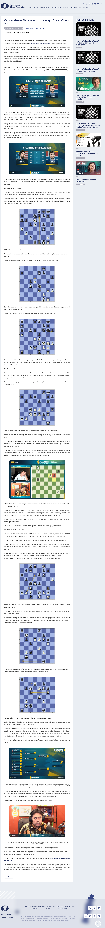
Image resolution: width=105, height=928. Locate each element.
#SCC (27, 32)
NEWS (30, 7)
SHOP (79, 7)
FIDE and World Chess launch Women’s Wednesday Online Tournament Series (88, 125)
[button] (37, 28)
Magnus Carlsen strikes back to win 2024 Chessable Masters (88, 97)
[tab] (30, 9)
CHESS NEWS (8, 32)
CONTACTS (86, 7)
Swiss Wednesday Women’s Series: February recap (88, 70)
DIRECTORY (66, 7)
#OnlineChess (20, 32)
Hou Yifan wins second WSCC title (86, 181)
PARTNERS (74, 7)
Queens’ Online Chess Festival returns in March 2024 (87, 153)
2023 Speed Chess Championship (41, 43)
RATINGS (36, 7)
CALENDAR (54, 7)
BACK (9, 876)
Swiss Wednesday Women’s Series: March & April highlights (88, 43)
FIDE (59, 7)
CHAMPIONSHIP (44, 7)
